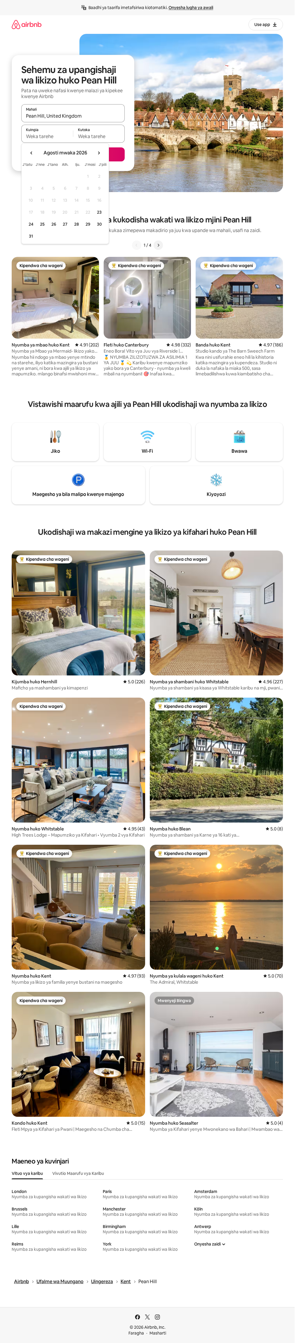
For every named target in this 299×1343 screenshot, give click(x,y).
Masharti (158, 1333)
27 (65, 224)
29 (88, 224)
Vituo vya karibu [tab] (27, 1173)
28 (76, 224)
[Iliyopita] (136, 245)
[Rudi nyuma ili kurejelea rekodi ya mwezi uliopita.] (31, 153)
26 (53, 224)
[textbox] (47, 136)
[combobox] (73, 115)
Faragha (136, 1333)
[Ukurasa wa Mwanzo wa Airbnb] (26, 24)
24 (31, 224)
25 (42, 224)
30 (99, 224)
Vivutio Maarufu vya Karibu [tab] (78, 1173)
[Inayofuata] (158, 245)
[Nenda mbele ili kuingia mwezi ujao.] (98, 153)
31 (31, 236)
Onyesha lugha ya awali (190, 7)
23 (99, 212)
